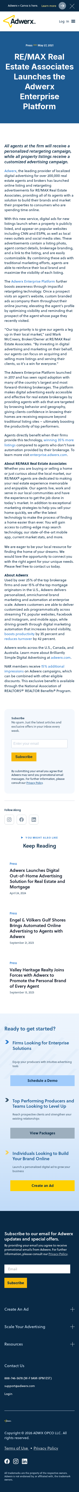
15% (44, 666)
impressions (14, 671)
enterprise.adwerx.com (48, 454)
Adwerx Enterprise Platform (33, 281)
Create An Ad (16, 1309)
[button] (73, 21)
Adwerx (10, 170)
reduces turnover (18, 638)
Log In (64, 21)
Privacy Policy (34, 783)
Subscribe (23, 757)
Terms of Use (16, 1448)
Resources (13, 1344)
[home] (20, 21)
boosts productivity (19, 633)
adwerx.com (61, 657)
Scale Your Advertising (24, 1326)
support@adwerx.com (19, 1386)
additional (56, 666)
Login (8, 1394)
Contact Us (14, 1365)
